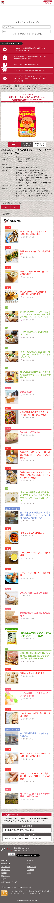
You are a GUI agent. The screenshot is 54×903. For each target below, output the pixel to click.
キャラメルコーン (22, 162)
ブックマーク (27, 144)
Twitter (29, 873)
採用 (28, 864)
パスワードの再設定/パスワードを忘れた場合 (27, 34)
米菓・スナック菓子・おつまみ (27, 159)
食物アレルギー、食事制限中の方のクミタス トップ (18, 86)
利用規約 (4, 873)
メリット (33, 821)
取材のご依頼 (31, 867)
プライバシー (5, 876)
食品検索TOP (5, 864)
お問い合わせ (5, 870)
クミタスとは (5, 867)
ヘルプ (3, 879)
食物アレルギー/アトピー (9, 882)
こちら (28, 97)
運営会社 (30, 860)
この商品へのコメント (39, 144)
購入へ (14, 144)
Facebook (30, 870)
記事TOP (4, 860)
